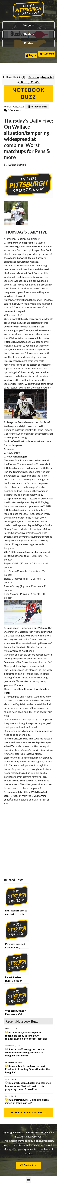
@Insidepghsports (40, 77)
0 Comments (14, 110)
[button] (28, 1180)
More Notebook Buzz (28, 1112)
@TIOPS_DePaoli (28, 82)
